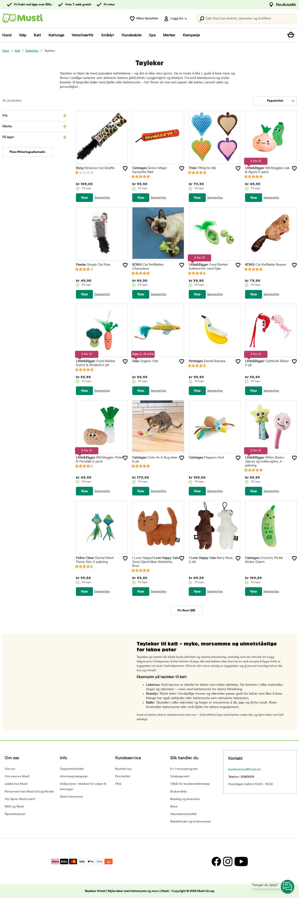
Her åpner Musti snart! (20, 799)
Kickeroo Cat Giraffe (95, 168)
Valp (22, 35)
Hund (6, 35)
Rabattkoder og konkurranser (190, 821)
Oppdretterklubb (72, 768)
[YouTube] (240, 861)
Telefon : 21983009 (241, 776)
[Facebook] (216, 861)
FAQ (118, 783)
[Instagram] (227, 861)
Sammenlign (102, 197)
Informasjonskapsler (74, 776)
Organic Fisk (145, 361)
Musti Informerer (71, 796)
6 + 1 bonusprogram (184, 768)
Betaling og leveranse (185, 799)
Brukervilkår (178, 791)
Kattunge (56, 35)
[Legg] (125, 168)
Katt (37, 35)
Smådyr (107, 35)
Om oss (10, 768)
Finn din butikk (286, 4)
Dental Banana (207, 361)
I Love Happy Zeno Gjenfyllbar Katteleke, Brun (155, 562)
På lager (8, 137)
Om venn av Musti (17, 776)
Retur (174, 806)
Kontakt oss (123, 768)
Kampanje (191, 35)
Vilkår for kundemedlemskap (190, 783)
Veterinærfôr (83, 35)
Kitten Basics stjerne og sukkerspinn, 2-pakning (264, 461)
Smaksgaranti (179, 776)
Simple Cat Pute (93, 265)
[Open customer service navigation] (287, 886)
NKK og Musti (14, 806)
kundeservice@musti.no (244, 769)
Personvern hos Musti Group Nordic (29, 791)
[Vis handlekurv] (292, 35)
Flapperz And (206, 457)
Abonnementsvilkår (183, 814)
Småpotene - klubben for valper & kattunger (83, 786)
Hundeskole (132, 35)
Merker (169, 35)
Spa (152, 35)
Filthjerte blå (202, 168)
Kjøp (84, 197)
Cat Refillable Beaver (265, 265)
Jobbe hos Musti (16, 783)
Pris (4, 115)
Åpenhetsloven (15, 814)
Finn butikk (122, 776)
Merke (7, 126)
